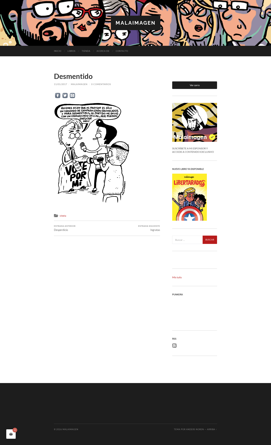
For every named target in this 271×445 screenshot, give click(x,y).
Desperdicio (65, 228)
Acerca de (103, 51)
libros (71, 51)
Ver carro (195, 85)
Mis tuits (177, 277)
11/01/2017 (60, 84)
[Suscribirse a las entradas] (174, 346)
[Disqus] (107, 275)
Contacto (122, 51)
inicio (57, 51)
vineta (63, 215)
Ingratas (149, 228)
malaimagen (136, 23)
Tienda (86, 51)
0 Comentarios (101, 84)
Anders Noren (195, 429)
